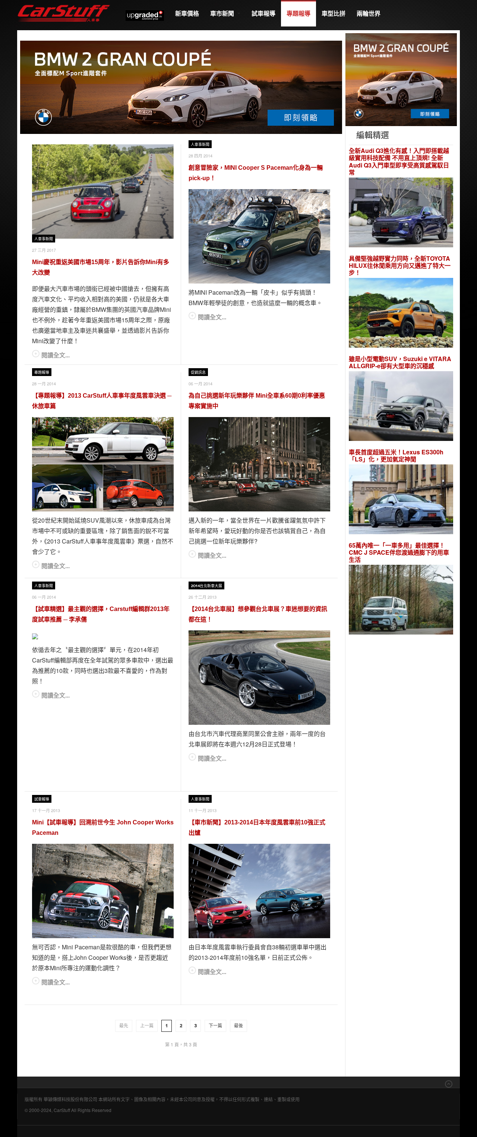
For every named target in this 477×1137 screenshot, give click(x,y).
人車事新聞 (43, 239)
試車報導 (263, 13)
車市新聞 (223, 13)
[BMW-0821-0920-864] (181, 86)
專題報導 (298, 13)
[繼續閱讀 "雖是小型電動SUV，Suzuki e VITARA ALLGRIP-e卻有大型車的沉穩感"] (401, 407)
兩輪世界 (368, 13)
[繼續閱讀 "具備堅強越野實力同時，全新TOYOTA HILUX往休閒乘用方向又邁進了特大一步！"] (401, 314)
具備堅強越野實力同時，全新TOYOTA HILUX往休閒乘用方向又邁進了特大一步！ (400, 265)
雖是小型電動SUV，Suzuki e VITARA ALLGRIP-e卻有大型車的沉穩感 (400, 362)
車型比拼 (333, 13)
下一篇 (215, 1026)
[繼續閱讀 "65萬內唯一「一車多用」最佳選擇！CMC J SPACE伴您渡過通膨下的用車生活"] (401, 600)
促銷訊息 (198, 372)
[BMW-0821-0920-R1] (401, 79)
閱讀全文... (55, 355)
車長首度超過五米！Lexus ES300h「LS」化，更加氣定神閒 (396, 455)
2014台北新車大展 (206, 585)
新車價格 (187, 13)
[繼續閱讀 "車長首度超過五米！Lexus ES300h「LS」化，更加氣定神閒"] (401, 500)
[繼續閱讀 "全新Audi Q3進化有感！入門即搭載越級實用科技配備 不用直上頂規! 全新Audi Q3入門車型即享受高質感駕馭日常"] (401, 213)
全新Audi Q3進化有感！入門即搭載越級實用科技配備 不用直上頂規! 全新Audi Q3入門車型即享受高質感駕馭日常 (399, 161)
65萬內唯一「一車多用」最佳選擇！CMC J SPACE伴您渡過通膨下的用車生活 (399, 552)
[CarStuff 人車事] (63, 3)
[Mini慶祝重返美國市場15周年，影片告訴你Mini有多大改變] (103, 191)
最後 (238, 1026)
